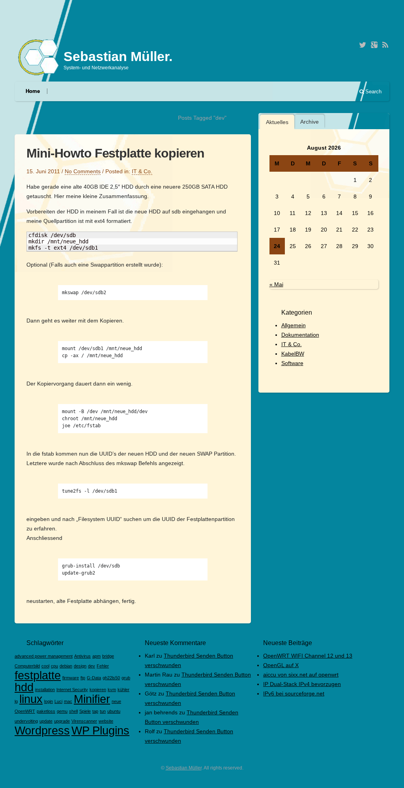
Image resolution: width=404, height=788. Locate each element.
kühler (123, 689)
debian (66, 666)
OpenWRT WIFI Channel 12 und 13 (307, 656)
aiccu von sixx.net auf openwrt (301, 674)
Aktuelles (277, 122)
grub (126, 677)
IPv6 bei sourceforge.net (293, 693)
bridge (108, 656)
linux (31, 698)
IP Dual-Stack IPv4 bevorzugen (302, 684)
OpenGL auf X (281, 665)
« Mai (276, 284)
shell (73, 711)
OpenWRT (25, 711)
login (48, 701)
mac (68, 701)
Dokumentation (300, 335)
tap (95, 711)
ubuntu (113, 711)
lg (16, 701)
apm (96, 656)
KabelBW (292, 353)
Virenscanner (84, 721)
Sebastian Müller (184, 768)
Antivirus (82, 656)
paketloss (46, 711)
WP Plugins (100, 730)
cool (45, 666)
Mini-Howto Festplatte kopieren (115, 153)
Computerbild (27, 666)
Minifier (92, 698)
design (80, 666)
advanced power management (44, 656)
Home (33, 91)
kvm (112, 689)
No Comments (83, 171)
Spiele (85, 711)
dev (91, 666)
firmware (70, 677)
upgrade (62, 721)
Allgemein (293, 325)
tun (103, 711)
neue (116, 701)
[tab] (277, 122)
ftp (82, 677)
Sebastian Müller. (118, 56)
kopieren (98, 689)
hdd (24, 686)
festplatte (38, 675)
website (106, 721)
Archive (309, 122)
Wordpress (42, 730)
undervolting (26, 721)
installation (45, 689)
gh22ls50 (111, 677)
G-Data (94, 677)
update (45, 721)
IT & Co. (142, 171)
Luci (58, 701)
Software (292, 363)
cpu (54, 666)
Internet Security (72, 689)
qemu (62, 711)
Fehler (103, 666)
